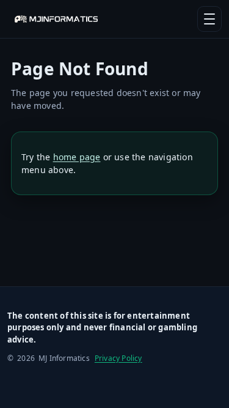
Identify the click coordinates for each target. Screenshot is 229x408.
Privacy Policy (118, 358)
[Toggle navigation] (209, 19)
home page (77, 157)
